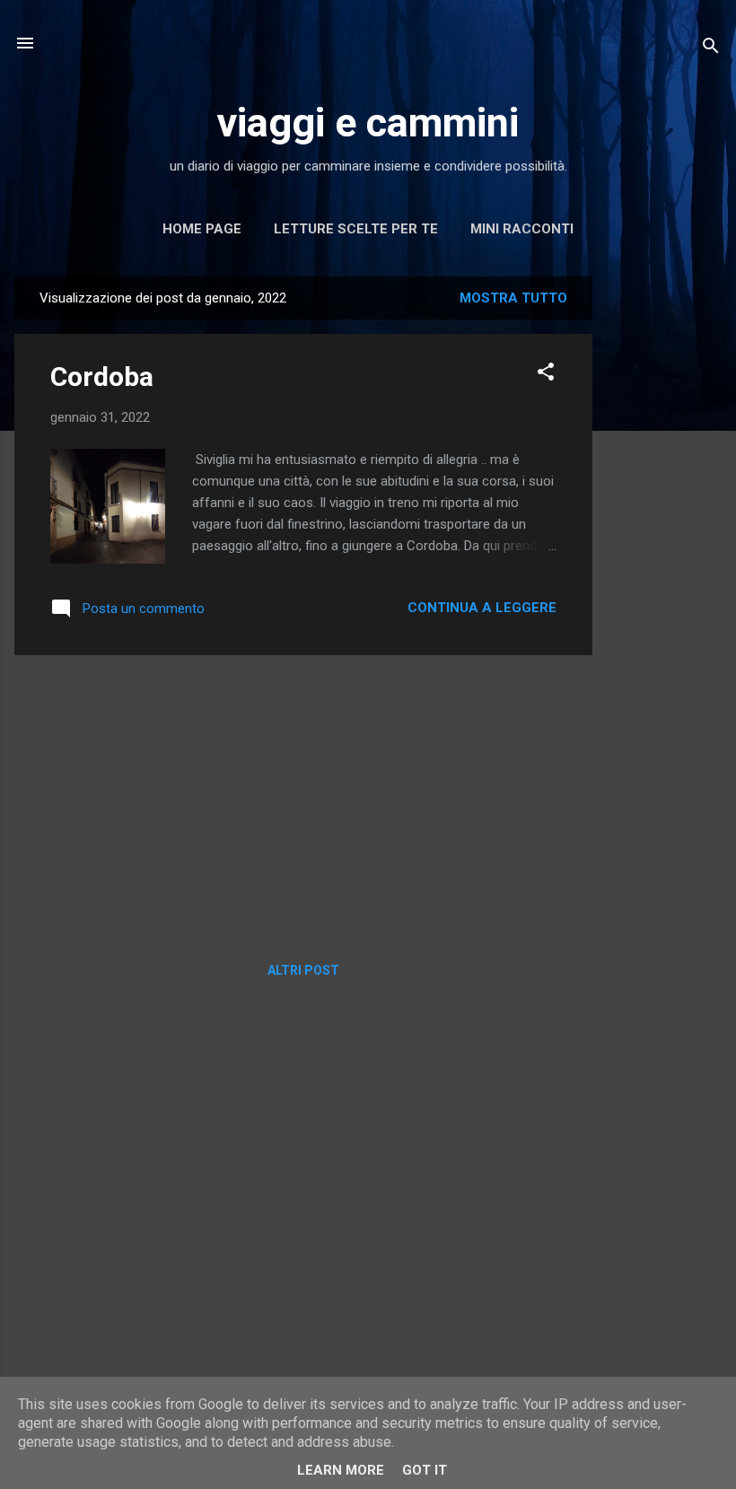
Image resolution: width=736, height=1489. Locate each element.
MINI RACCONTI (522, 229)
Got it (424, 1470)
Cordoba (101, 376)
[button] (545, 375)
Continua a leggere (481, 608)
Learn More (340, 1470)
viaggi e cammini (368, 122)
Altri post (303, 970)
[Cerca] (711, 49)
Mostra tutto (513, 298)
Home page (201, 229)
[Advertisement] (664, 545)
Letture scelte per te (356, 229)
